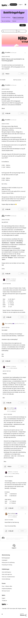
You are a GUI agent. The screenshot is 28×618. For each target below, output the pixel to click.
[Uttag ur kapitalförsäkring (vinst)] (23, 80)
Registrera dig (13, 4)
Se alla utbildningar (6, 579)
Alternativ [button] (22, 26)
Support (3, 598)
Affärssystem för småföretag (8, 562)
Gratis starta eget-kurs (7, 574)
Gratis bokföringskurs (6, 572)
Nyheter (14, 21)
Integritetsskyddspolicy (7, 588)
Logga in (20, 4)
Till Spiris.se (4, 600)
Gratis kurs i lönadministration (8, 576)
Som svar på (11, 280)
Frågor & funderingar (18, 17)
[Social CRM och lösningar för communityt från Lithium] (23, 614)
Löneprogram (4, 560)
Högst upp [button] (2, 614)
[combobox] (14, 31)
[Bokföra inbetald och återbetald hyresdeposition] (25, 80)
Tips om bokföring (5, 21)
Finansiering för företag (7, 564)
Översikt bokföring (5, 17)
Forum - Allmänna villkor (7, 586)
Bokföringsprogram (6, 557)
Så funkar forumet (6, 590)
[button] (25, 53)
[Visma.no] (6, 5)
